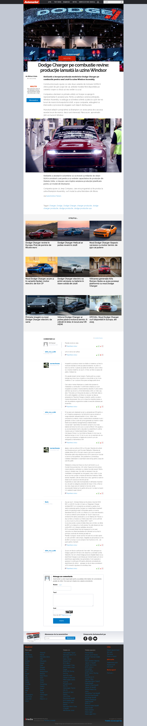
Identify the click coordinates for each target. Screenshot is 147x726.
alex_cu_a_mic (50, 352)
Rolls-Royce (44, 676)
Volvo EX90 (66, 696)
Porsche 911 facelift (69, 698)
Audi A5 (65, 682)
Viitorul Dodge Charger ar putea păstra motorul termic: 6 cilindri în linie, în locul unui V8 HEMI (72, 321)
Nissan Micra (89, 671)
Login (98, 2)
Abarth (27, 652)
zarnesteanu (55, 363)
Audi (26, 659)
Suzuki (42, 688)
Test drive (110, 654)
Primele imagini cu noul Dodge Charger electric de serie (39, 319)
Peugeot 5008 (67, 684)
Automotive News (54, 196)
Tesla (41, 690)
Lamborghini (29, 694)
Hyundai (27, 684)
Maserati (42, 652)
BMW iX (87, 703)
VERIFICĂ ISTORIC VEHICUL (87, 2)
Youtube (95, 639)
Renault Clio (66, 661)
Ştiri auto (109, 652)
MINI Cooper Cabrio (69, 679)
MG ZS (65, 690)
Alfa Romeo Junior (68, 710)
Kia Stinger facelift (90, 697)
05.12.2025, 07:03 (55, 365)
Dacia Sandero (89, 710)
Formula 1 (110, 673)
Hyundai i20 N (89, 677)
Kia (26, 692)
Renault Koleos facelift (92, 705)
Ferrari (27, 673)
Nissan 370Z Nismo (91, 655)
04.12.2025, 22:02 (48, 353)
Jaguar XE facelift (90, 687)
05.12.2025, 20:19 (48, 504)
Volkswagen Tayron (69, 688)
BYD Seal (66, 657)
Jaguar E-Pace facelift (91, 685)
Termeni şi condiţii (49, 720)
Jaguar (27, 688)
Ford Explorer (89, 652)
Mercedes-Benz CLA (69, 655)
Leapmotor (28, 699)
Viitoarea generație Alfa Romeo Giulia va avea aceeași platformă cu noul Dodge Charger (104, 282)
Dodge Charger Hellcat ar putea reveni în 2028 (70, 243)
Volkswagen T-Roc (69, 665)
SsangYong (43, 684)
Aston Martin (29, 657)
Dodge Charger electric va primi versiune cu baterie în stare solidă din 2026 (71, 281)
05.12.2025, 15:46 (55, 450)
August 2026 (111, 664)
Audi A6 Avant (67, 675)
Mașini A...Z (43, 699)
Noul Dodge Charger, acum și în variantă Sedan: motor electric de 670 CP (40, 281)
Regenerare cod (66, 615)
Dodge (59, 206)
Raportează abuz (72, 346)
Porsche (42, 669)
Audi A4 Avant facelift (91, 695)
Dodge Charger (69, 206)
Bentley (27, 661)
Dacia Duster (89, 707)
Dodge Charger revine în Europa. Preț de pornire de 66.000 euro (38, 245)
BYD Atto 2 (66, 663)
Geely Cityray (67, 659)
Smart (42, 682)
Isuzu (26, 686)
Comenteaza (98, 338)
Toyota (42, 692)
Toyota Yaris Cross (90, 665)
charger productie (84, 206)
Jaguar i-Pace (89, 679)
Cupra (27, 667)
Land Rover (28, 697)
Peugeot (42, 667)
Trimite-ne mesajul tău (113, 721)
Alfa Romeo (28, 655)
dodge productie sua (83, 208)
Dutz (46, 502)
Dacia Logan (89, 712)
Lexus (27, 701)
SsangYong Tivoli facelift (92, 693)
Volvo (41, 697)
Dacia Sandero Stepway (92, 661)
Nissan (42, 663)
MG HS (65, 686)
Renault (42, 673)
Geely (27, 680)
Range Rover (44, 671)
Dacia (26, 669)
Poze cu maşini (111, 656)
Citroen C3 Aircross (69, 677)
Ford (26, 678)
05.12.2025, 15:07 (48, 414)
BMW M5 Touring (68, 671)
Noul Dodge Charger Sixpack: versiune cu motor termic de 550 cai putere (104, 245)
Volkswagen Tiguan (69, 652)
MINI (41, 659)
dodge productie (66, 208)
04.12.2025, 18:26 (54, 345)
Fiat (26, 676)
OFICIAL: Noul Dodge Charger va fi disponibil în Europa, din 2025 (104, 319)
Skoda (42, 680)
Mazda (42, 655)
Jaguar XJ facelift (90, 663)
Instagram (90, 639)
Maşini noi (28, 647)
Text (54, 592)
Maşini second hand (113, 650)
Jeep (26, 690)
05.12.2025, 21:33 (48, 552)
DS (26, 671)
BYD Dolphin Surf (68, 700)
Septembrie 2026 (112, 662)
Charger (52, 206)
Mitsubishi (43, 661)
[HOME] (32, 2)
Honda (27, 682)
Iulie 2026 (110, 667)
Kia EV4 (65, 673)
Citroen (27, 665)
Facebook (85, 639)
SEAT (41, 678)
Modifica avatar (47, 578)
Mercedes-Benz (45, 657)
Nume (55, 584)
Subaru (42, 686)
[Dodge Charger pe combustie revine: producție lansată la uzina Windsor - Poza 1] (74, 40)
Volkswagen (44, 694)
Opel (41, 665)
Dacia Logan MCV (90, 714)
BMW (27, 663)
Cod (54, 608)
